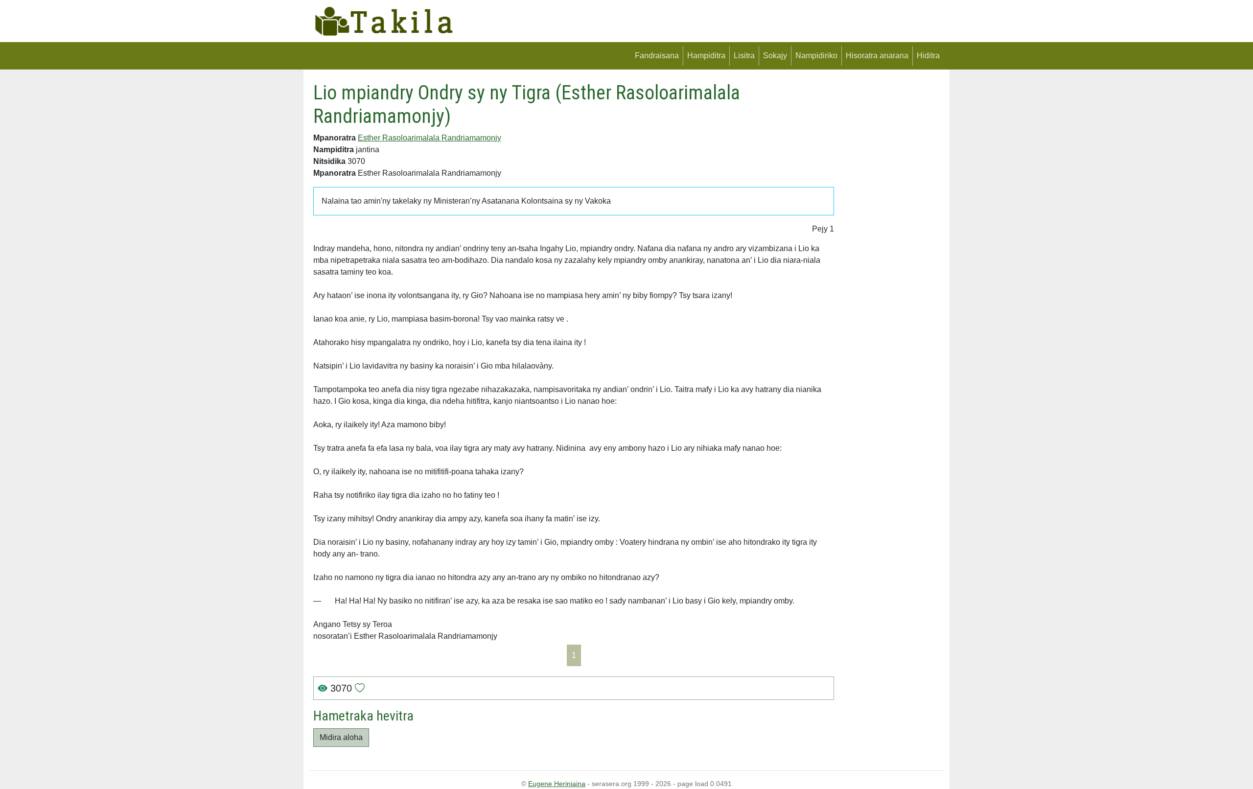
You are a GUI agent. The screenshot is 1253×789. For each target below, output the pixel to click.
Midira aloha (341, 737)
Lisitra (744, 55)
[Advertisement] (891, 228)
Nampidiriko (816, 55)
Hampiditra (706, 55)
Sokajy (775, 55)
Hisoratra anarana (877, 55)
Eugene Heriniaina (556, 784)
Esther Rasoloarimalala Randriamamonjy (429, 138)
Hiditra (928, 55)
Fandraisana (657, 55)
